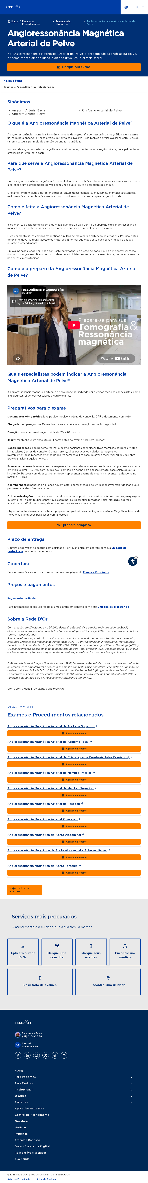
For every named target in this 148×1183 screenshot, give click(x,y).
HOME (19, 1071)
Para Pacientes (25, 1077)
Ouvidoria (22, 1121)
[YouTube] (64, 1055)
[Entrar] (126, 7)
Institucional (23, 1090)
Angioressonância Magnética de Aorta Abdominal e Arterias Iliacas (57, 850)
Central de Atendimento (32, 1115)
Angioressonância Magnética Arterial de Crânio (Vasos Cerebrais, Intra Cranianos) (68, 757)
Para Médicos (24, 1083)
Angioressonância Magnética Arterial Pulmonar (42, 819)
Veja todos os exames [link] (19, 890)
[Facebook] (18, 1055)
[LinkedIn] (27, 1055)
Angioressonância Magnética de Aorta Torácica (42, 866)
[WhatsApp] (55, 1055)
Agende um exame (76, 733)
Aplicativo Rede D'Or (29, 1108)
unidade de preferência (113, 607)
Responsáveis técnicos (31, 1153)
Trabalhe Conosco (27, 1140)
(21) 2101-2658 (32, 1036)
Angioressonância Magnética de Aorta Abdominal (44, 835)
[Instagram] (36, 1055)
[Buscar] (137, 7)
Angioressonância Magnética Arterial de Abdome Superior (51, 726)
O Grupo (21, 1096)
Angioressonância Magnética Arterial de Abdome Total (48, 741)
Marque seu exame (76, 67)
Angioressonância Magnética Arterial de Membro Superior (50, 788)
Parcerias (21, 1102)
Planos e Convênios (96, 572)
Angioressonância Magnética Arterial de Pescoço (44, 803)
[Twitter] (46, 1055)
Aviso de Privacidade (18, 1179)
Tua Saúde (22, 1159)
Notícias (20, 1127)
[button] (136, 557)
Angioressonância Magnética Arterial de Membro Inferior (49, 772)
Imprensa (21, 1134)
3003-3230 (30, 1046)
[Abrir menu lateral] (143, 7)
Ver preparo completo (74, 525)
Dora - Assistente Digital (32, 1146)
